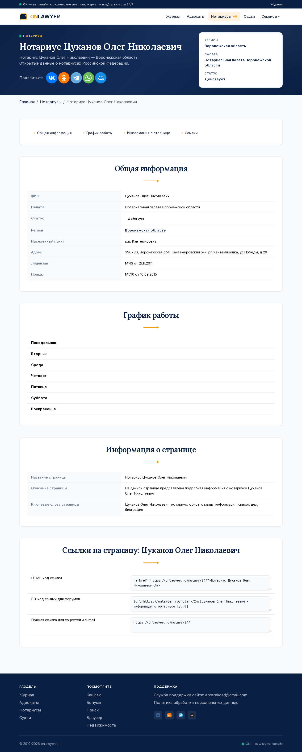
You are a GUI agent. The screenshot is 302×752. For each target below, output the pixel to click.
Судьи (249, 16)
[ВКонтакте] (51, 77)
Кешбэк (94, 695)
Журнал (277, 4)
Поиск (93, 710)
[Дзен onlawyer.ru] (192, 715)
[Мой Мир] (100, 77)
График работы (99, 133)
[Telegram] (76, 77)
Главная (27, 101)
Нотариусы (221, 16)
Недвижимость (101, 725)
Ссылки (191, 133)
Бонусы (94, 702)
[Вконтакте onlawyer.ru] (158, 715)
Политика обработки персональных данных (196, 702)
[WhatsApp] (88, 77)
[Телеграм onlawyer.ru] (180, 715)
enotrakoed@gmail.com (226, 695)
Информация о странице (148, 133)
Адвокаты (196, 16)
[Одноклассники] (64, 77)
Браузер (94, 717)
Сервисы (269, 16)
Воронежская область (145, 230)
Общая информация (54, 133)
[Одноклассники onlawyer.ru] (169, 715)
